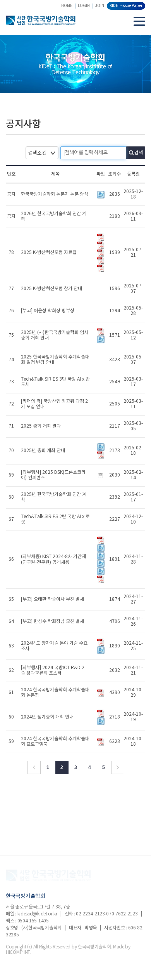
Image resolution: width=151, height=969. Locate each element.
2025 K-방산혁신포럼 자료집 (49, 252)
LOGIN (84, 5)
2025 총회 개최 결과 (41, 426)
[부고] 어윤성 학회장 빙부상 (47, 310)
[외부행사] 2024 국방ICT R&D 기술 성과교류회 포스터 (53, 670)
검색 (138, 152)
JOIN (99, 5)
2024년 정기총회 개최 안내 (47, 717)
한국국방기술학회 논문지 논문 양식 (54, 194)
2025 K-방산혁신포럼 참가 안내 (51, 288)
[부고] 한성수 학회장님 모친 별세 (52, 621)
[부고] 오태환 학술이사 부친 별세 (52, 599)
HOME (66, 5)
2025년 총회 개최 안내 (43, 450)
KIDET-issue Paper (126, 5)
